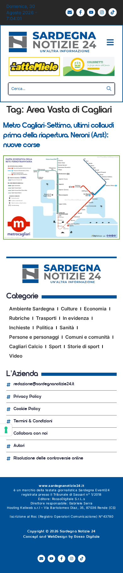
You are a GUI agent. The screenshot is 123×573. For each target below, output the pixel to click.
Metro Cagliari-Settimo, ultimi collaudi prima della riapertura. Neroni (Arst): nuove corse (58, 135)
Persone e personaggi (34, 337)
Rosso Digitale (87, 537)
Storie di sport (83, 346)
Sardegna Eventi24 (94, 490)
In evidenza (76, 318)
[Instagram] (102, 12)
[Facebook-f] (80, 12)
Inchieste (19, 328)
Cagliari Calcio (26, 346)
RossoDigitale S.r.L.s (68, 499)
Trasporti (46, 318)
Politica (44, 328)
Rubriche (19, 318)
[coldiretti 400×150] (88, 74)
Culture (69, 309)
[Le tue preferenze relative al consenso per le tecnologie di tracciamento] (6, 430)
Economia (95, 309)
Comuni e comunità (87, 337)
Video (15, 356)
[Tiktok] (112, 12)
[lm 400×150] (34, 74)
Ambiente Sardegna (32, 309)
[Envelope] (70, 12)
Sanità (67, 328)
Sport (55, 346)
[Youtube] (91, 12)
